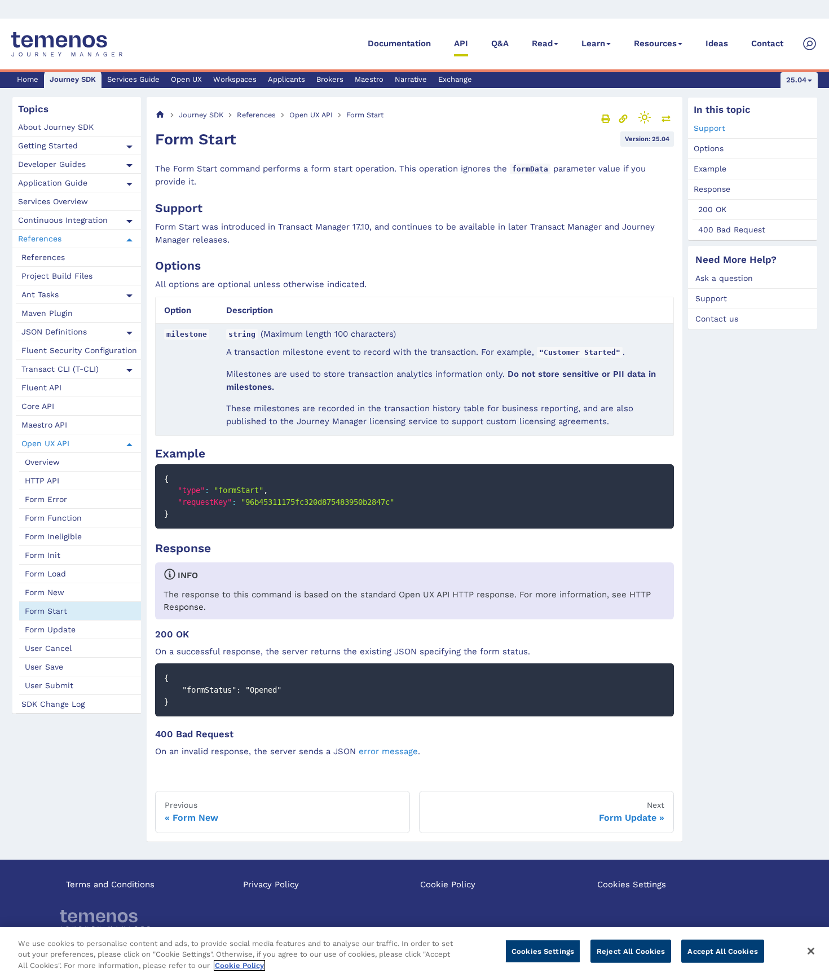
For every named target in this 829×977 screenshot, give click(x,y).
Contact (767, 43)
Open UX (186, 79)
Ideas (716, 43)
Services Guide (133, 79)
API (461, 43)
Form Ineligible (53, 536)
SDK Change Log (53, 703)
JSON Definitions (54, 331)
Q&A (500, 43)
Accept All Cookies (722, 951)
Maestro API (44, 424)
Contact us (716, 318)
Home (27, 79)
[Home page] (160, 114)
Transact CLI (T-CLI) (60, 368)
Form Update (50, 629)
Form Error (46, 499)
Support (709, 128)
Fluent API (41, 387)
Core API (37, 406)
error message (388, 751)
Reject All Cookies (631, 951)
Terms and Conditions (110, 884)
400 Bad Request (731, 229)
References (39, 238)
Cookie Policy (447, 884)
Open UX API (45, 443)
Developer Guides (52, 164)
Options (709, 148)
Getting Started (48, 145)
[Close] (811, 951)
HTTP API (42, 480)
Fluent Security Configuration (79, 350)
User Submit (49, 685)
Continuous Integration (63, 220)
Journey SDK (73, 79)
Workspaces (235, 79)
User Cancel (48, 648)
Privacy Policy (271, 884)
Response (712, 188)
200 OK (712, 209)
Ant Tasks (40, 294)
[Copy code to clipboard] (660, 478)
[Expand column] (666, 118)
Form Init (42, 555)
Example (710, 168)
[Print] (606, 118)
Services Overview (53, 201)
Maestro (369, 79)
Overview (42, 462)
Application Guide (52, 182)
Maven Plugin (47, 313)
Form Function (53, 517)
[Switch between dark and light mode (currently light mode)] (645, 117)
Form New (44, 592)
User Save (44, 666)
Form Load (45, 573)
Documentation (399, 43)
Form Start (46, 610)
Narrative (411, 79)
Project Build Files (56, 275)
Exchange (455, 79)
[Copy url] (623, 118)
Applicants (286, 79)
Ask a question (724, 278)
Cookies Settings (631, 884)
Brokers (329, 79)
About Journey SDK (56, 126)
